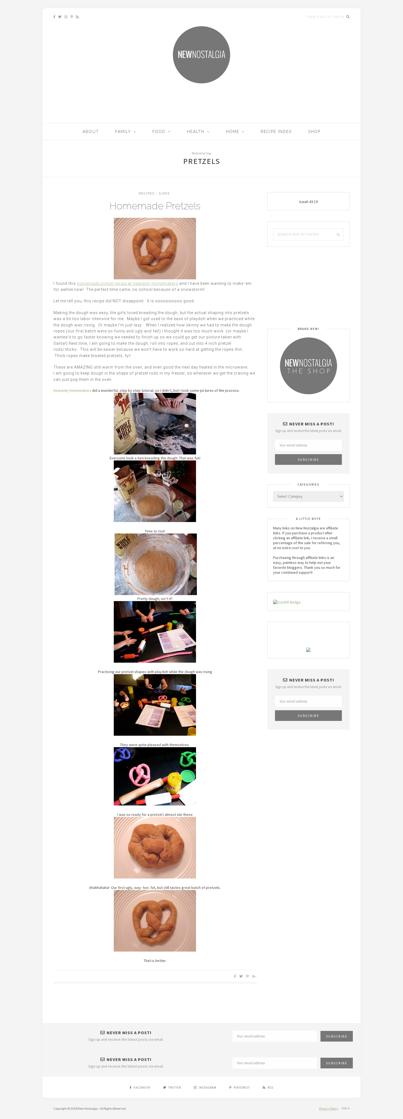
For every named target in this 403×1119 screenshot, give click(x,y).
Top (345, 1108)
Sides (164, 193)
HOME (232, 131)
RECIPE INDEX (276, 131)
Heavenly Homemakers (72, 390)
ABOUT (91, 131)
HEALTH (196, 131)
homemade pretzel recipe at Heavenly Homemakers (127, 283)
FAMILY (123, 131)
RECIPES (147, 193)
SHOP (314, 131)
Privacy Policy (328, 1108)
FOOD (159, 131)
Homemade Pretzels (155, 205)
